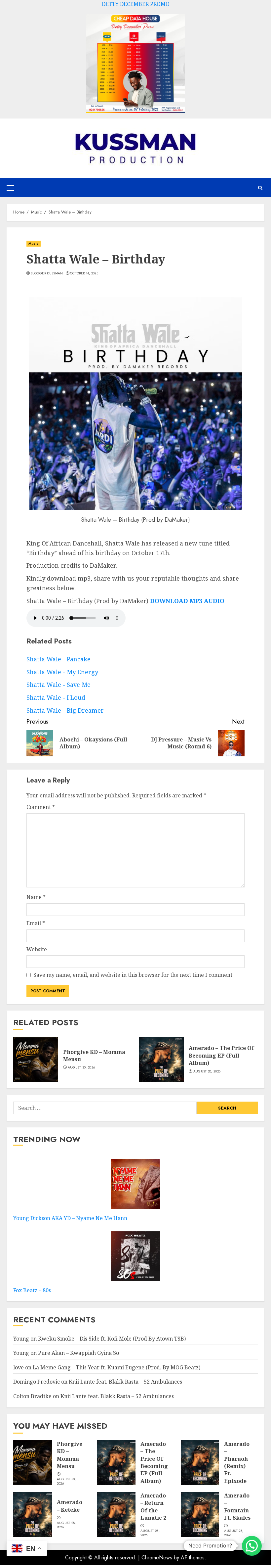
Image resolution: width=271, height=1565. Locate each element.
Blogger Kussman (47, 273)
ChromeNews (156, 1557)
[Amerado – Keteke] (32, 1514)
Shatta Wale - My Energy (62, 672)
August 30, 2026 (81, 1067)
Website (36, 949)
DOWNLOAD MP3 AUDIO (187, 601)
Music (33, 243)
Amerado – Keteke (69, 1505)
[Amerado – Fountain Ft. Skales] (200, 1514)
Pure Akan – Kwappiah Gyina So (78, 1352)
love (18, 1367)
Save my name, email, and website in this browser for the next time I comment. (133, 974)
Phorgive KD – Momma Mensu (94, 1055)
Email (35, 923)
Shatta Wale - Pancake (58, 659)
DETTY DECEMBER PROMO (136, 4)
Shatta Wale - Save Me (58, 684)
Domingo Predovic (36, 1381)
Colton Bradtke (32, 1396)
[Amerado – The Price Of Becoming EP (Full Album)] (161, 1059)
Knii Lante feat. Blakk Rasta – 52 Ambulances (125, 1381)
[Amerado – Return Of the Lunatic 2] (116, 1514)
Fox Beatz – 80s (32, 1290)
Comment (40, 807)
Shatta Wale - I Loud (55, 697)
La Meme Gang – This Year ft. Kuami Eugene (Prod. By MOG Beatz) (116, 1367)
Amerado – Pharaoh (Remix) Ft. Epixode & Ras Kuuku (237, 1469)
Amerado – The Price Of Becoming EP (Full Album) (221, 1055)
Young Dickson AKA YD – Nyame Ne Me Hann (70, 1218)
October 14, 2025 (84, 273)
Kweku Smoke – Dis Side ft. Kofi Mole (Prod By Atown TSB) (112, 1338)
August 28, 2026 (207, 1071)
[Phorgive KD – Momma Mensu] (35, 1059)
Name (36, 897)
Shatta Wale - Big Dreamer (65, 710)
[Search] (260, 187)
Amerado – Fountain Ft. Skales (237, 1506)
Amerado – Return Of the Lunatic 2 (153, 1506)
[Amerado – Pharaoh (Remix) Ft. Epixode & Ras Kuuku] (200, 1462)
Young (21, 1338)
